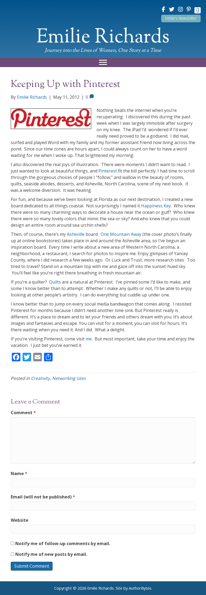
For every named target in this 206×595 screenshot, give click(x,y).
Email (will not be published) (43, 497)
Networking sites (69, 378)
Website (19, 520)
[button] (181, 18)
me (89, 339)
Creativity (40, 378)
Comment (23, 413)
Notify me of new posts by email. (51, 554)
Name (19, 473)
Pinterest (107, 171)
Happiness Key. (156, 206)
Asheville (75, 234)
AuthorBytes (140, 588)
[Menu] (103, 62)
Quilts (55, 282)
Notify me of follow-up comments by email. (62, 543)
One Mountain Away (121, 234)
